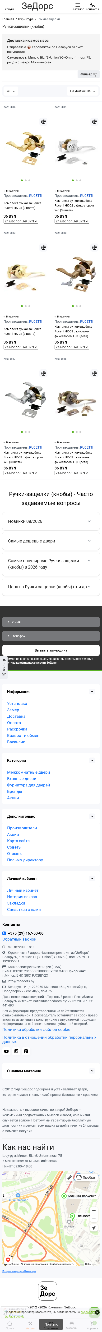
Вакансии (16, 741)
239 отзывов (16, 1315)
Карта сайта (18, 840)
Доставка (16, 716)
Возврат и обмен (23, 735)
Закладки (16, 903)
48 (9, 91)
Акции (13, 797)
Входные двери (21, 778)
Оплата (14, 722)
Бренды (14, 791)
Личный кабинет (22, 890)
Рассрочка (17, 729)
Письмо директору (25, 860)
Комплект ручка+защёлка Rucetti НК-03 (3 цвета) (22, 205)
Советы (14, 847)
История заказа (22, 896)
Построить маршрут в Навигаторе (19, 1271)
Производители (22, 828)
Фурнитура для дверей (28, 785)
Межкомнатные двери (28, 772)
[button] (22, 180)
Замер (13, 709)
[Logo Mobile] (37, 6)
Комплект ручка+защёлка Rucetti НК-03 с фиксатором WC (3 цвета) (23, 457)
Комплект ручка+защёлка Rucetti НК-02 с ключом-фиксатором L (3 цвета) (73, 457)
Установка (17, 703)
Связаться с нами (24, 909)
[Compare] (43, 122)
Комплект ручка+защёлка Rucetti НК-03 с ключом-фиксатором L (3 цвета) (73, 331)
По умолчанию (80, 91)
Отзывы (15, 853)
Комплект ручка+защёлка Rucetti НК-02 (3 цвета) (22, 331)
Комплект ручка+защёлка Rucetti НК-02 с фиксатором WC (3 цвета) (74, 205)
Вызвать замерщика (51, 650)
